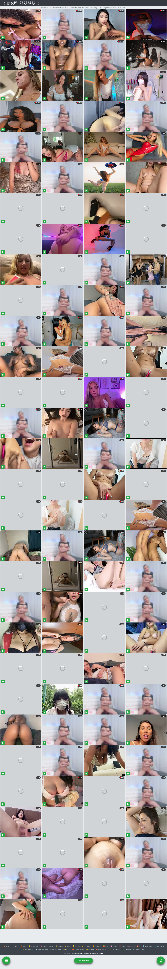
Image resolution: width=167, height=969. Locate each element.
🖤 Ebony (15, 946)
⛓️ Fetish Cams (55, 949)
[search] (161, 960)
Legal (101, 953)
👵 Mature (59, 946)
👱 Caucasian (33, 946)
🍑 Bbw (105, 946)
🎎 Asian (6, 946)
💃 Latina (23, 946)
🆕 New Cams (147, 946)
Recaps (86, 953)
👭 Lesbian (131, 946)
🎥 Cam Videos (115, 949)
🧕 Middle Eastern (46, 946)
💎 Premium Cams (41, 949)
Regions (76, 953)
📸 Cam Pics (126, 949)
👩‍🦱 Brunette (86, 946)
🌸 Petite (113, 946)
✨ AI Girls (66, 949)
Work (81, 953)
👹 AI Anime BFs (101, 949)
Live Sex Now (84, 960)
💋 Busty (122, 946)
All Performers (94, 953)
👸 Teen (68, 946)
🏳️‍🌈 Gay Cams (159, 946)
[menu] (6, 960)
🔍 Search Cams (138, 949)
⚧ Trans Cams (28, 949)
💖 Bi (138, 946)
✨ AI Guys (90, 949)
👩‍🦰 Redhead (96, 946)
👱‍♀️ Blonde (76, 946)
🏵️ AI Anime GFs (78, 949)
